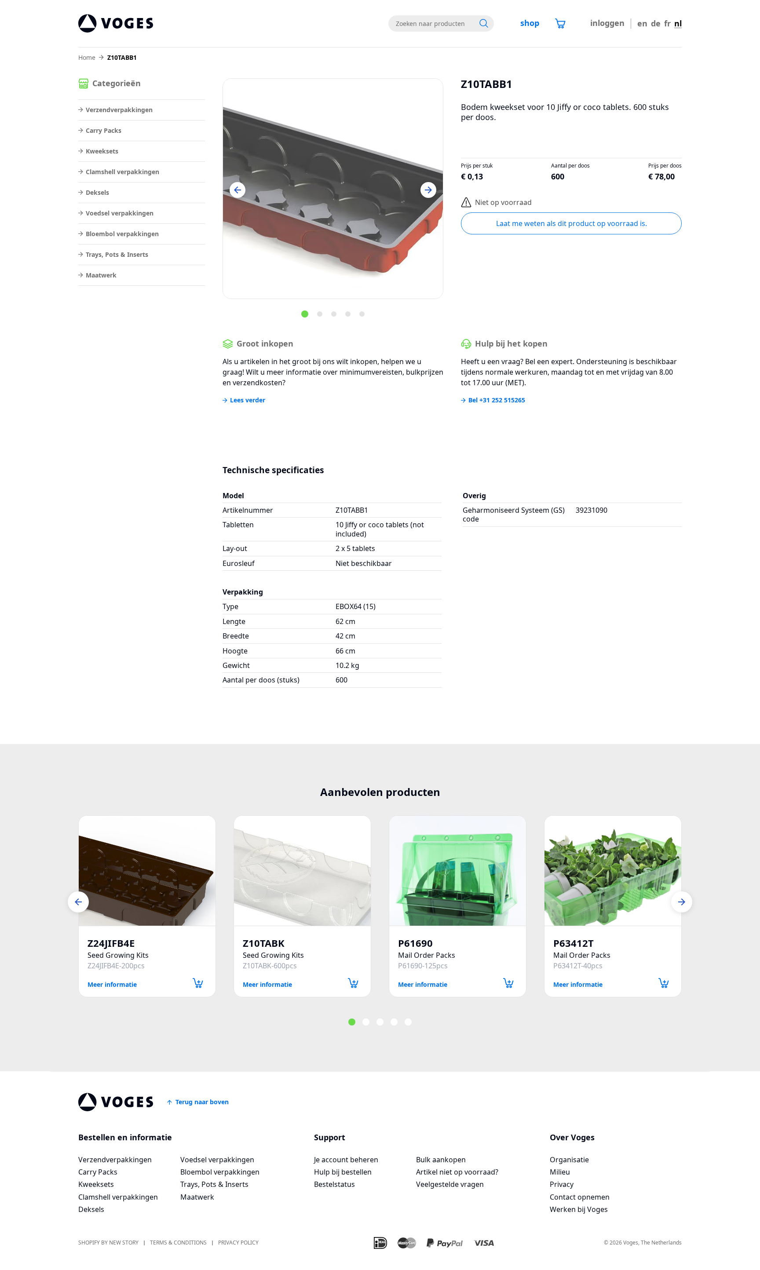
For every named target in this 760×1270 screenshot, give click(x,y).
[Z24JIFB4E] (147, 871)
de (656, 23)
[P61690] (457, 871)
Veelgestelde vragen (450, 1184)
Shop (529, 23)
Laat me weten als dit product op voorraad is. (571, 223)
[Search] (483, 23)
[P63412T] (612, 871)
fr (667, 23)
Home (86, 58)
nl (678, 23)
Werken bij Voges (579, 1209)
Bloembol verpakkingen (122, 234)
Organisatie (569, 1159)
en (642, 23)
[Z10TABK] (302, 871)
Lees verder (247, 400)
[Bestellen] (198, 983)
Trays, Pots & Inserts (117, 254)
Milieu (560, 1172)
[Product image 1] (333, 188)
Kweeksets (102, 151)
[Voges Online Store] (115, 23)
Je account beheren (346, 1159)
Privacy (562, 1184)
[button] (237, 190)
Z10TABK (264, 943)
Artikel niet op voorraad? (457, 1172)
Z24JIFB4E (111, 943)
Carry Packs (103, 130)
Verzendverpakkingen (119, 110)
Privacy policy (238, 1243)
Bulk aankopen (441, 1159)
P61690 (415, 943)
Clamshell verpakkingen (122, 172)
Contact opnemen (580, 1197)
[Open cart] (560, 23)
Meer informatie (112, 984)
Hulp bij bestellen (343, 1172)
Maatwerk (101, 275)
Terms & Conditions (178, 1243)
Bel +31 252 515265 (496, 400)
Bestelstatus (334, 1184)
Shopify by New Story (108, 1243)
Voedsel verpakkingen (119, 213)
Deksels (97, 192)
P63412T (573, 943)
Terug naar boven (202, 1102)
